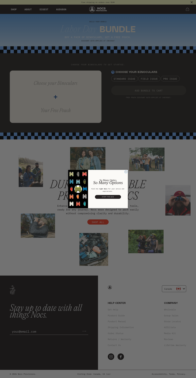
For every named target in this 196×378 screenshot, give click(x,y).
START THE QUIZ (108, 197)
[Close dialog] (126, 171)
